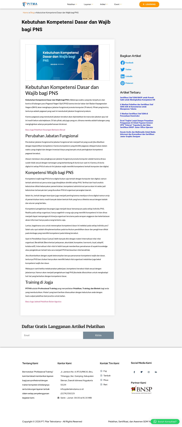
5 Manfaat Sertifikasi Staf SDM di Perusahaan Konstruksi (134, 115)
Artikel (102, 4)
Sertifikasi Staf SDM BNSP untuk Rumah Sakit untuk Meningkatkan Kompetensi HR (137, 98)
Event (116, 4)
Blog (32, 12)
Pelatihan (71, 4)
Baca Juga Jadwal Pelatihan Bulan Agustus (43, 301)
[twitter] (141, 372)
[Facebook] (134, 372)
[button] (127, 62)
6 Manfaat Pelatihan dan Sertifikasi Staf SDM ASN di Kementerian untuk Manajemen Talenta (136, 106)
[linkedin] (156, 372)
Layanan (87, 4)
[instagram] (148, 372)
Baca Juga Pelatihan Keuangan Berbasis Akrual (45, 129)
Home (25, 12)
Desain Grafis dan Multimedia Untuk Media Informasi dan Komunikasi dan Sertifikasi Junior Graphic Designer (138, 134)
